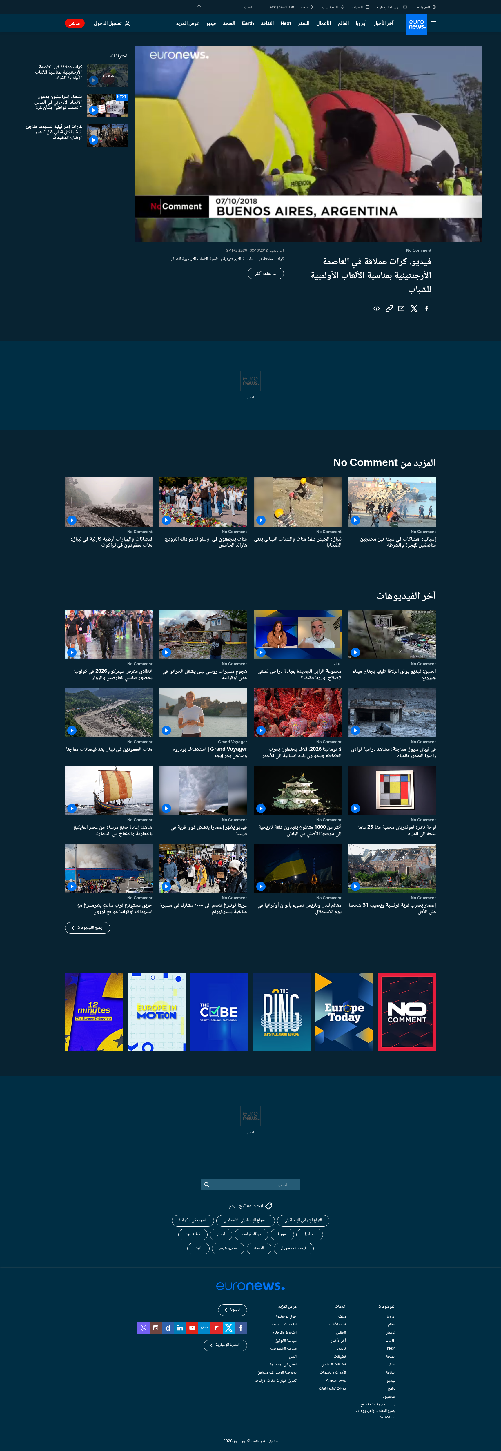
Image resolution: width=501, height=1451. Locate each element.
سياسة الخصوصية (283, 1348)
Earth (248, 23)
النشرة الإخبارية (228, 1345)
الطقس (341, 1332)
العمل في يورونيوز (283, 1364)
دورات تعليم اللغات (332, 1388)
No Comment (423, 531)
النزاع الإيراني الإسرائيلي (303, 1220)
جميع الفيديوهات (90, 927)
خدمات (340, 1307)
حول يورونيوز (286, 1316)
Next (286, 23)
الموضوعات (386, 1307)
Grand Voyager (232, 742)
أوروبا (361, 23)
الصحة (229, 23)
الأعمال (323, 23)
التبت (198, 1248)
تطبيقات (340, 1356)
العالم (343, 23)
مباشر (75, 23)
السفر (303, 23)
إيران (221, 1234)
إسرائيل (310, 1234)
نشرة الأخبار (337, 1324)
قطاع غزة (193, 1234)
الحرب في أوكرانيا (193, 1220)
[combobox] (229, 7)
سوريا (282, 1234)
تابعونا (341, 1348)
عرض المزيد (287, 1307)
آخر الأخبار (383, 23)
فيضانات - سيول (293, 1248)
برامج (391, 1388)
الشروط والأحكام (284, 1332)
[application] (308, 144)
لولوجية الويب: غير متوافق (277, 1372)
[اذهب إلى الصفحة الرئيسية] (416, 24)
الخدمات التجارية (284, 1324)
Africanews (336, 1380)
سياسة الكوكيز (286, 1340)
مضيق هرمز (228, 1248)
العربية (425, 7)
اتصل (293, 1356)
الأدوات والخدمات (333, 1372)
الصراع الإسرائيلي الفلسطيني (246, 1220)
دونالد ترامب (251, 1234)
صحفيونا (388, 1396)
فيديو (211, 23)
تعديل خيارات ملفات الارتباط (276, 1380)
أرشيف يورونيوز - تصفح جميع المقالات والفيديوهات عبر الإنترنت (375, 1411)
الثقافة (267, 23)
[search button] (199, 7)
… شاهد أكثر (266, 273)
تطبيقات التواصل (333, 1364)
